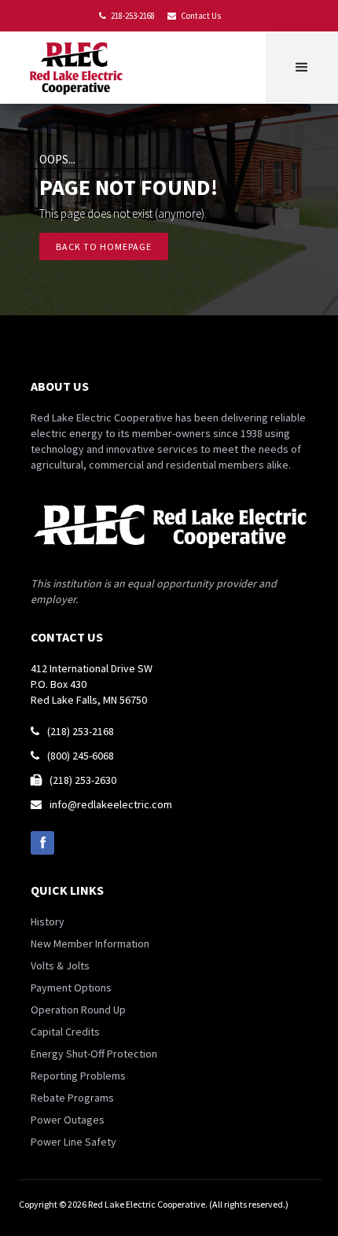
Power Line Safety (73, 1142)
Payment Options (71, 987)
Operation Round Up (78, 1009)
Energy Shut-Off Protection (94, 1054)
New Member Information (90, 943)
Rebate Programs (72, 1098)
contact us (67, 637)
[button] (302, 67)
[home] (79, 67)
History (47, 921)
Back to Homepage (104, 246)
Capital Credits (65, 1031)
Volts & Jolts (60, 965)
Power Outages (68, 1120)
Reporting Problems (78, 1076)
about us (60, 386)
